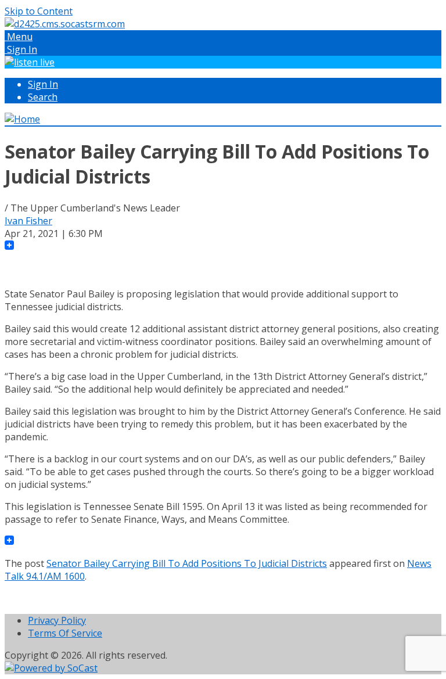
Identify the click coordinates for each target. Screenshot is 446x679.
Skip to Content (39, 11)
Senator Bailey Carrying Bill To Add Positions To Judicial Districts (186, 563)
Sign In (43, 84)
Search (42, 97)
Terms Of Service (65, 633)
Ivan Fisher (28, 220)
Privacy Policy (57, 620)
